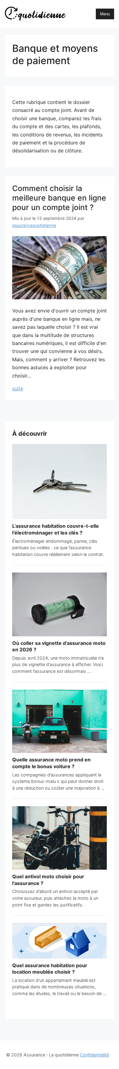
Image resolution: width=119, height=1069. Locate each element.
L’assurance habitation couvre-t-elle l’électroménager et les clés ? (55, 529)
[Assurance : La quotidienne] (35, 14)
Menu (105, 14)
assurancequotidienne (34, 225)
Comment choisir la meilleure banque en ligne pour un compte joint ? (59, 198)
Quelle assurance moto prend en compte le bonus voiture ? (51, 763)
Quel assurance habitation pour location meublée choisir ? (49, 968)
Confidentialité (94, 1054)
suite (59, 388)
